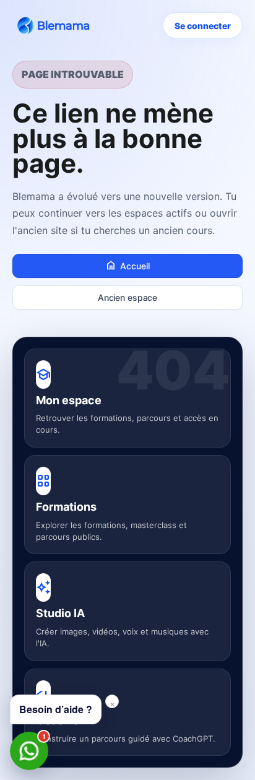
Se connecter (203, 25)
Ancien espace (127, 297)
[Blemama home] (55, 25)
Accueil (127, 265)
